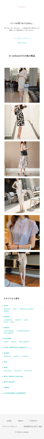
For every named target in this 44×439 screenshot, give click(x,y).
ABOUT (20, 421)
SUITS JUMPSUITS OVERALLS (15, 347)
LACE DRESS (9, 331)
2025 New (18, 371)
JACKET (18, 320)
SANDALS (7, 356)
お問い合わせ (22, 43)
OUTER (6, 317)
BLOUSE (7, 309)
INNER (6, 311)
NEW (5, 367)
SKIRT (6, 342)
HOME (9, 421)
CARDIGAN (8, 320)
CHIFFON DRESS (23, 331)
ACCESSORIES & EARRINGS (15, 393)
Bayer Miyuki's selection (13, 376)
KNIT (15, 309)
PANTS (13, 342)
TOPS (6, 306)
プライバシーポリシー (9, 426)
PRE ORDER (24, 342)
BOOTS (16, 356)
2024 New (7, 371)
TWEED (6, 387)
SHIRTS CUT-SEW (26, 309)
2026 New (28, 371)
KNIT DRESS (8, 333)
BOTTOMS (7, 338)
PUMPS (25, 356)
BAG (5, 362)
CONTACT (33, 421)
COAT (26, 320)
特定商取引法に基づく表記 (33, 426)
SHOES (6, 353)
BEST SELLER (9, 382)
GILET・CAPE (9, 322)
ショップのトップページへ (22, 38)
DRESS (6, 327)
